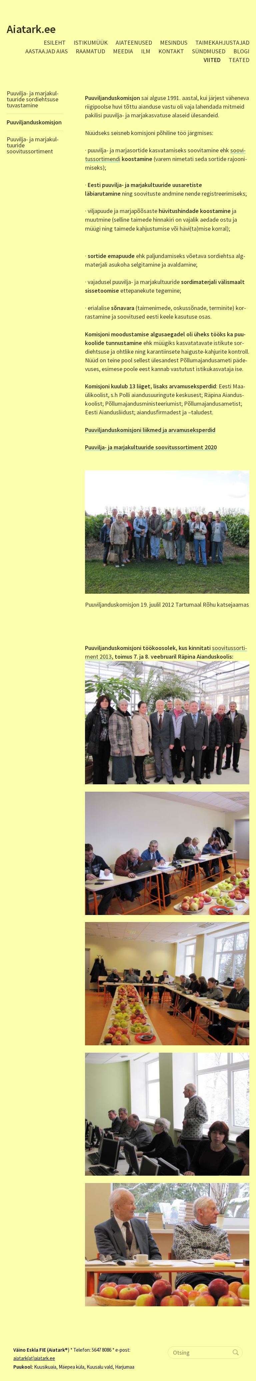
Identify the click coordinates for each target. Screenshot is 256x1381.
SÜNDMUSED (208, 51)
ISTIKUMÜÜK (91, 42)
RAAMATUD (90, 51)
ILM (145, 51)
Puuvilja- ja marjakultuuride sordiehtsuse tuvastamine (33, 99)
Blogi (241, 51)
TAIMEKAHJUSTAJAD (222, 42)
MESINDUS (173, 42)
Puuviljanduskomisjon (34, 122)
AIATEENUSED (134, 42)
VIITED (212, 60)
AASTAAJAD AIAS (46, 51)
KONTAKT (171, 51)
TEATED (239, 60)
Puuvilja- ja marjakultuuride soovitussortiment (33, 145)
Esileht (55, 42)
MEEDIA (123, 51)
